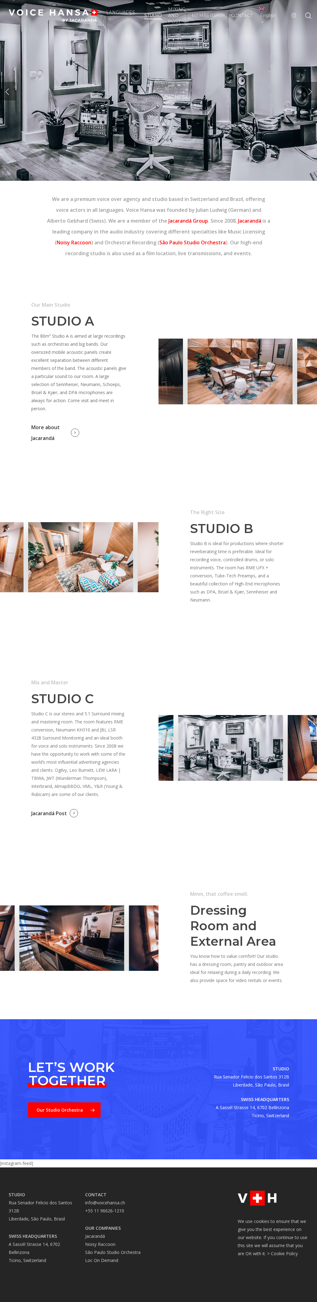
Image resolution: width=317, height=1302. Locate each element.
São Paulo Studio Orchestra (192, 242)
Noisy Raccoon (74, 242)
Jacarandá (249, 220)
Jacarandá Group (188, 220)
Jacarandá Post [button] (49, 813)
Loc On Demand (101, 1260)
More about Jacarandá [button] (45, 433)
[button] (64, 1110)
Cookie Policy (284, 1253)
